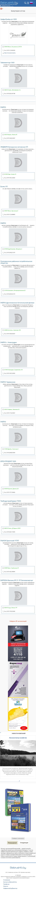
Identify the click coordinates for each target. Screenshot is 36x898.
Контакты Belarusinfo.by (10, 882)
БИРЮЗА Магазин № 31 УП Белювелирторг (17, 580)
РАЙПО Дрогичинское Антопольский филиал (17, 303)
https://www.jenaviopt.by (9, 52)
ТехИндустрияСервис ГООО (11, 501)
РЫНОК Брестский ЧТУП (10, 541)
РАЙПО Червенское (8, 382)
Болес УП (4, 187)
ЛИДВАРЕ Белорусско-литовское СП (14, 147)
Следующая (24, 842)
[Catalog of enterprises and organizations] (9, 3)
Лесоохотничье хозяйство (18, 737)
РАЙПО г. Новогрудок (9, 342)
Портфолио (6, 884)
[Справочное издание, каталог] (18, 810)
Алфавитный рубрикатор (10, 888)
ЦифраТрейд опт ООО (9, 19)
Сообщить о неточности (18, 838)
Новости (5, 886)
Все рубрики (2, 9)
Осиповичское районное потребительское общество (16, 262)
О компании (6, 880)
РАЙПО (3, 107)
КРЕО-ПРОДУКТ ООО (8, 461)
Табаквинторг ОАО (7, 63)
